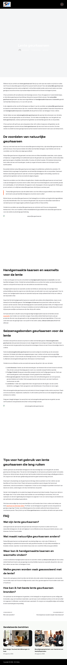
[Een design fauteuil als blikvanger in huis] (17, 638)
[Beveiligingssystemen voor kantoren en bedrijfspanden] (49, 638)
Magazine (45, 50)
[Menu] (62, 4)
